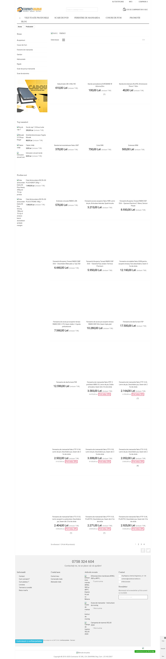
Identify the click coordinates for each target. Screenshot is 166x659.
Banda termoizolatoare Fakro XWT (66, 145)
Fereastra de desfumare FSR (66, 382)
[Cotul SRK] (100, 125)
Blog (24, 21)
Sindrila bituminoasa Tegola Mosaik (36, 136)
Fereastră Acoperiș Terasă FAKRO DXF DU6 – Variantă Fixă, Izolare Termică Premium (99, 263)
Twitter (148, 550)
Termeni (72, 640)
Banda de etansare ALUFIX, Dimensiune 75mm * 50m (133, 85)
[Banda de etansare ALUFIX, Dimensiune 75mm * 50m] (133, 64)
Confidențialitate (64, 640)
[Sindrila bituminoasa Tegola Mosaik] (21, 137)
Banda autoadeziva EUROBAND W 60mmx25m (100, 85)
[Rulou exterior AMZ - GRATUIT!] (32, 96)
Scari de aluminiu (23, 73)
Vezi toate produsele (37, 17)
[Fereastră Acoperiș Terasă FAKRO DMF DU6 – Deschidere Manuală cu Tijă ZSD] (66, 241)
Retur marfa (23, 590)
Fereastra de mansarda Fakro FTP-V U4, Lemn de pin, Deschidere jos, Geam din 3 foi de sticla (66, 452)
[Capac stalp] (21, 146)
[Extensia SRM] (133, 125)
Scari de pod (62, 17)
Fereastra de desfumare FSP (133, 322)
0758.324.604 (126, 582)
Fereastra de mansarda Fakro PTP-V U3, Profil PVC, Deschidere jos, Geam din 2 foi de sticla (100, 519)
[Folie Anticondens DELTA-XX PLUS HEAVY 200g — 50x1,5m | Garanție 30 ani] (21, 187)
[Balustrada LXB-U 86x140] (66, 64)
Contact (22, 576)
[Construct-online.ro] (29, 9)
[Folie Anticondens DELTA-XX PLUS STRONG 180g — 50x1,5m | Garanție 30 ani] (21, 212)
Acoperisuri (21, 40)
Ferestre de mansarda (25, 50)
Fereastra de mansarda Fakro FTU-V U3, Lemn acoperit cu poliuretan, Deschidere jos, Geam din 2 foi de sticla (66, 519)
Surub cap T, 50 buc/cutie (35, 127)
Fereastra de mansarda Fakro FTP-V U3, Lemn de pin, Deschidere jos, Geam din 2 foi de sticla (133, 384)
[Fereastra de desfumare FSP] (133, 301)
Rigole (19, 64)
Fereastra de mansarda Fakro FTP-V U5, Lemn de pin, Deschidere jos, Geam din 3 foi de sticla (100, 452)
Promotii (135, 17)
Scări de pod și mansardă (26, 69)
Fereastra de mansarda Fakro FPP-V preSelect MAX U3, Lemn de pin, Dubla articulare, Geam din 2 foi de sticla (99, 384)
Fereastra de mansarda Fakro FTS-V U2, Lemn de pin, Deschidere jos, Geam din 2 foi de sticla (133, 452)
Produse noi (22, 175)
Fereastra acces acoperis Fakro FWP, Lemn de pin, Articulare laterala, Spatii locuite (100, 202)
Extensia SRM (133, 145)
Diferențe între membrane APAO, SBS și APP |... (103, 577)
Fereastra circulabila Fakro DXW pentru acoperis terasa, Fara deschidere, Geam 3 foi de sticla (133, 263)
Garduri (19, 54)
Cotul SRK (99, 145)
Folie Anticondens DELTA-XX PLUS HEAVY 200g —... (36, 181)
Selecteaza (55, 40)
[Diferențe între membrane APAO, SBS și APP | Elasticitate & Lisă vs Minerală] (87, 587)
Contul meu (55, 576)
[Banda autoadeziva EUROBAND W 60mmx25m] (100, 64)
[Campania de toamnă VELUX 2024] (87, 628)
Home (19, 34)
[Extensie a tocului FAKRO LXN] (66, 181)
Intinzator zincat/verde (34, 153)
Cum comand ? (24, 579)
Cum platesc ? (24, 582)
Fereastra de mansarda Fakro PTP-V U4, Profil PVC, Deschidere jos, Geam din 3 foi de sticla (133, 519)
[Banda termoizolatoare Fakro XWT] (66, 125)
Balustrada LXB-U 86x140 (66, 84)
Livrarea (22, 585)
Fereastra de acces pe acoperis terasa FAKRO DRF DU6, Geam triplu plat (99, 323)
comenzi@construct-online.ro (131, 579)
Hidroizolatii (21, 59)
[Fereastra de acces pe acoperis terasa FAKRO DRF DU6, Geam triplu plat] (100, 301)
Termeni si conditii (25, 587)
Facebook (143, 550)
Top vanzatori (22, 122)
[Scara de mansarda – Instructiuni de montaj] (87, 611)
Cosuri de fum (114, 17)
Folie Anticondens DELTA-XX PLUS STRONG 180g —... (36, 200)
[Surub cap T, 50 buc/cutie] (21, 128)
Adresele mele (56, 582)
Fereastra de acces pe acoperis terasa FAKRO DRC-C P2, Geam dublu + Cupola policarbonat (67, 324)
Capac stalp (30, 145)
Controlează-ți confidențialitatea (29, 641)
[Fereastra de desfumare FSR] (66, 362)
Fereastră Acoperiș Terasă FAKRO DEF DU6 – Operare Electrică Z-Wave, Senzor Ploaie (133, 203)
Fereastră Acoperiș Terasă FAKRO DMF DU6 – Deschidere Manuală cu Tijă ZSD (66, 262)
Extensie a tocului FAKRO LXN (66, 201)
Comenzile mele (56, 579)
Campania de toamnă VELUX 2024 (101, 624)
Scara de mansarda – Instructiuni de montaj (103, 604)
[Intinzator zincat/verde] (21, 155)
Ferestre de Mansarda (87, 17)
